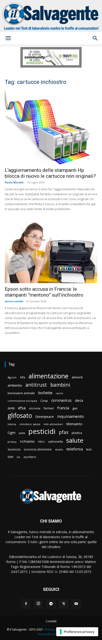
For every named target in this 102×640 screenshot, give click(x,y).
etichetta (34, 408)
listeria (12, 424)
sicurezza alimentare (38, 449)
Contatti (51, 621)
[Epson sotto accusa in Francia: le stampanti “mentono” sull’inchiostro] (51, 252)
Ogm (11, 432)
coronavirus (61, 400)
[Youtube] (76, 604)
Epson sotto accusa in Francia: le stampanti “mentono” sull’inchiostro (44, 292)
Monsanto (74, 424)
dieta (79, 400)
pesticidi (42, 431)
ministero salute (29, 424)
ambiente (15, 385)
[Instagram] (38, 603)
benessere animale (21, 393)
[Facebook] (26, 604)
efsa (22, 408)
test (89, 449)
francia (63, 408)
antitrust (36, 384)
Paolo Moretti (14, 182)
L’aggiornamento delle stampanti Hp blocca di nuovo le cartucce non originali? (50, 173)
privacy (12, 441)
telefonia (74, 448)
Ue (18, 457)
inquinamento (70, 416)
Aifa (22, 377)
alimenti (77, 377)
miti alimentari (53, 424)
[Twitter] (63, 604)
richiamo (27, 441)
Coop (44, 400)
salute (74, 440)
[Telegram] (51, 604)
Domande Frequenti (51, 634)
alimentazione (48, 375)
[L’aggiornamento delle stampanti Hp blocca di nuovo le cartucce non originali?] (51, 127)
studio (59, 449)
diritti (11, 408)
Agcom (12, 377)
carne (59, 393)
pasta (22, 433)
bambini (60, 384)
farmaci (49, 408)
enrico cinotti (14, 301)
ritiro (41, 441)
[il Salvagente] (51, 16)
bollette (45, 392)
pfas (63, 432)
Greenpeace (44, 416)
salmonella (55, 441)
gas (75, 408)
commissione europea (22, 400)
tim (10, 456)
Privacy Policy (55, 629)
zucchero (29, 457)
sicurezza (14, 449)
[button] (8, 38)
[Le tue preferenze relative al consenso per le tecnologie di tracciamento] (77, 631)
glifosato (20, 415)
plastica (77, 433)
